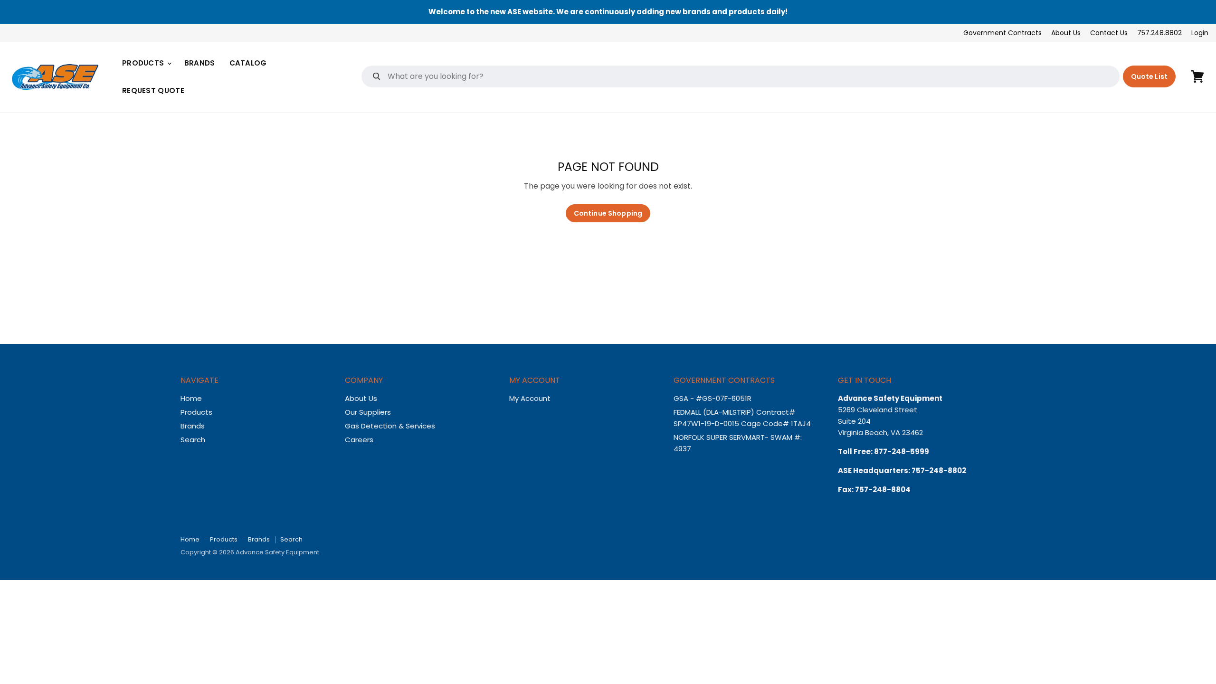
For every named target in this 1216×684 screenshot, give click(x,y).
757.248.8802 (1159, 33)
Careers (359, 440)
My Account (530, 398)
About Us (1066, 33)
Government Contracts (1002, 33)
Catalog (248, 63)
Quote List (1149, 76)
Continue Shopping (608, 213)
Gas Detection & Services (390, 426)
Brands (199, 63)
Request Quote (153, 90)
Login (1199, 33)
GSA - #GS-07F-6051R (713, 398)
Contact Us (1109, 33)
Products (144, 63)
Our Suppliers (368, 412)
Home (191, 398)
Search (192, 440)
